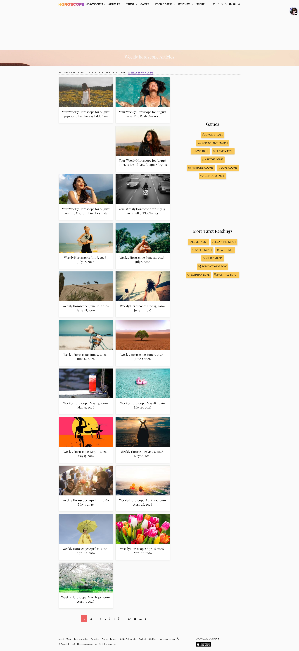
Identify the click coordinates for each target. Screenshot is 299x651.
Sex (123, 72)
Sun (115, 72)
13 (146, 618)
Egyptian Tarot (225, 241)
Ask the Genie (213, 159)
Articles (114, 4)
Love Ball (201, 151)
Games (145, 4)
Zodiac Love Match (214, 143)
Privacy (113, 639)
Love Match (225, 151)
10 (129, 618)
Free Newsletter (81, 639)
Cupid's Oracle (214, 176)
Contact (142, 639)
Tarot (130, 4)
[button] (178, 638)
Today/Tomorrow (214, 266)
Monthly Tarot (227, 274)
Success (104, 72)
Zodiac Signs (164, 4)
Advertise (95, 639)
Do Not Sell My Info (127, 639)
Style (92, 72)
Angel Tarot (203, 250)
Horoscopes (94, 4)
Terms (104, 639)
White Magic (214, 258)
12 (140, 618)
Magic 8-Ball (214, 134)
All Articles (67, 72)
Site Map (152, 639)
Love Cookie (228, 167)
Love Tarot (200, 241)
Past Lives (226, 250)
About (61, 639)
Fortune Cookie (202, 167)
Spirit (82, 72)
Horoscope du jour (167, 639)
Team (68, 639)
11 (135, 618)
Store (200, 4)
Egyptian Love (200, 274)
